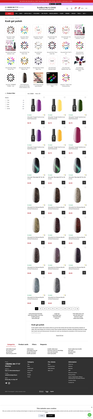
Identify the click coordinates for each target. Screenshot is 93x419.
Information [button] (72, 362)
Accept (51, 415)
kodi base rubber (78, 316)
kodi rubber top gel (11, 349)
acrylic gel (56, 313)
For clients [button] (51, 362)
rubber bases (30, 349)
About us (70, 364)
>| (77, 308)
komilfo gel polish (31, 353)
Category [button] (30, 362)
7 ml (8, 100)
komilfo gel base (35, 316)
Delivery (70, 366)
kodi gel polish (57, 316)
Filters (34, 344)
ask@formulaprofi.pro (12, 9)
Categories (11, 344)
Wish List (50, 370)
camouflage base (57, 315)
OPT (69, 370)
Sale (9, 13)
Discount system (72, 372)
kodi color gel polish (11, 353)
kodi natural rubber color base (35, 315)
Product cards (23, 344)
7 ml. (8, 102)
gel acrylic (70, 350)
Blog (49, 364)
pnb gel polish (71, 352)
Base (28, 366)
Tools (28, 376)
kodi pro (57, 318)
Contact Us (71, 382)
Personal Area (51, 366)
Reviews (70, 368)
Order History (51, 368)
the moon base (10, 350)
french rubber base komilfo (75, 349)
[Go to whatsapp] (89, 415)
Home (6, 18)
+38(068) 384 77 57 (12, 7)
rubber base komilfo (78, 318)
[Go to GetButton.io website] (89, 417)
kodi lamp (70, 353)
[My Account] (71, 8)
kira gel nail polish (31, 352)
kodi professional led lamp (35, 313)
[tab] (36, 362)
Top (28, 364)
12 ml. (8, 108)
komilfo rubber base (53, 349)
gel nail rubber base (78, 315)
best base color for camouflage (55, 350)
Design (29, 374)
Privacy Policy (71, 374)
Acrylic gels (30, 368)
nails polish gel (35, 318)
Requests (43, 344)
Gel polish (11, 18)
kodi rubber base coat (78, 313)
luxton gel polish (52, 353)
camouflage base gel (32, 350)
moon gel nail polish (53, 352)
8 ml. (8, 106)
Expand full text (59, 335)
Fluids (29, 372)
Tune (41, 415)
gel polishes (9, 352)
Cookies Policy (72, 380)
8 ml (8, 104)
